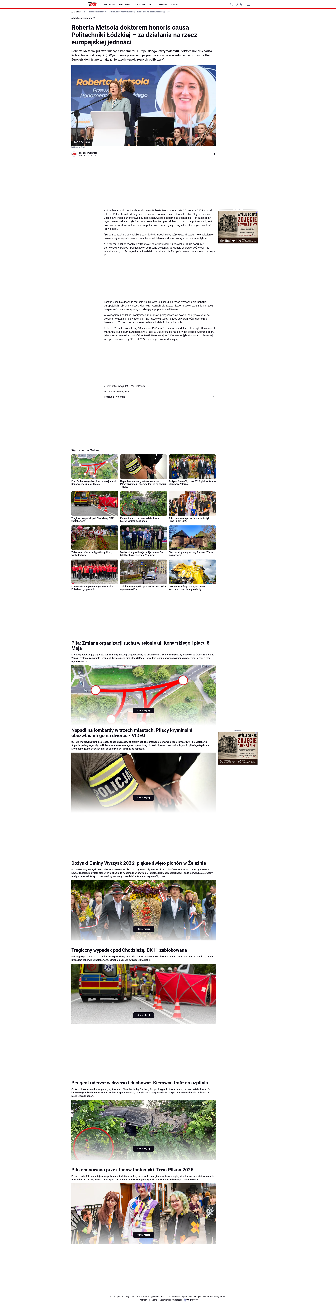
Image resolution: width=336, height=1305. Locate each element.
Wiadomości (109, 4)
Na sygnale (124, 4)
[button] (239, 4)
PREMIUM (163, 4)
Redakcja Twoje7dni (87, 153)
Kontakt (175, 4)
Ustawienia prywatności (170, 1300)
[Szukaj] (231, 4)
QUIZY (152, 4)
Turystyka (140, 4)
